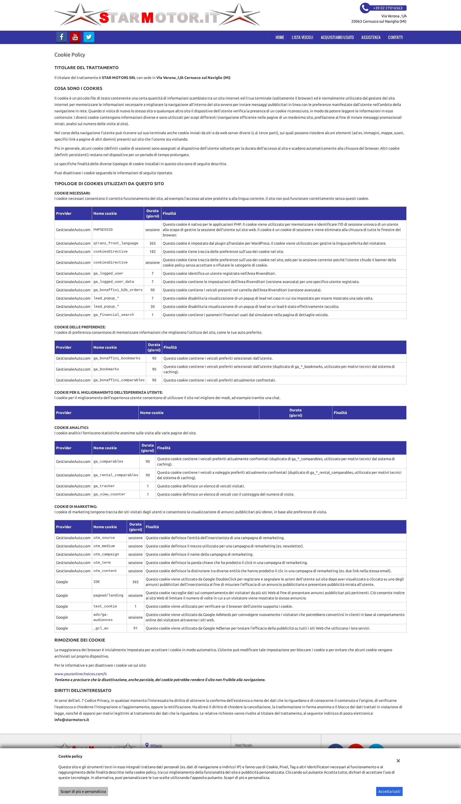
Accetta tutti (389, 791)
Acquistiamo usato (337, 37)
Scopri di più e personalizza (83, 791)
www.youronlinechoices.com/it (80, 674)
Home (280, 37)
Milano (156, 745)
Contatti (395, 37)
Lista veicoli (302, 37)
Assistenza (370, 37)
